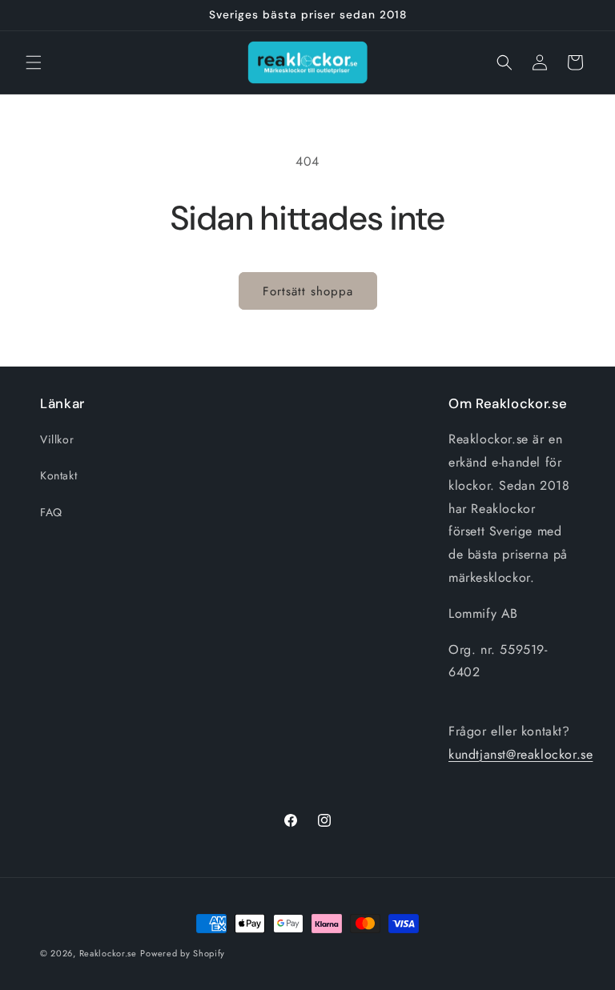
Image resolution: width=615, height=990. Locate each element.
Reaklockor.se (108, 953)
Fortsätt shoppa (308, 291)
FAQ (51, 512)
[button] (33, 62)
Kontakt (58, 475)
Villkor (57, 439)
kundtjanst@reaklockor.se (520, 754)
